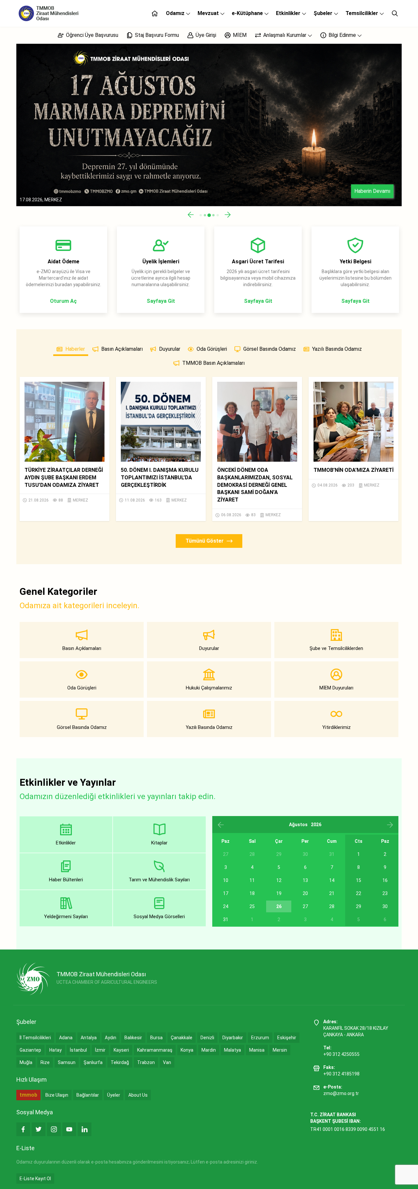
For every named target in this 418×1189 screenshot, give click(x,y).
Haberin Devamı (372, 191)
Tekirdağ (120, 1062)
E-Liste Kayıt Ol (35, 1178)
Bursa (156, 1037)
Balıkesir (133, 1037)
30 (385, 906)
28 (331, 906)
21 (331, 893)
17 (225, 893)
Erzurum (260, 1037)
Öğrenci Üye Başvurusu (91, 35)
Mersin (280, 1050)
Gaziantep (30, 1050)
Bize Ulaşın (56, 1095)
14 (331, 880)
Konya (187, 1050)
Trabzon (146, 1062)
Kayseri (121, 1050)
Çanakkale (181, 1037)
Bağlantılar (87, 1095)
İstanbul (78, 1050)
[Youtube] (69, 1129)
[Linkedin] (84, 1129)
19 (278, 893)
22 (358, 893)
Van (167, 1062)
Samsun (66, 1062)
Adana (65, 1037)
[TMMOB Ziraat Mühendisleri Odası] (33, 979)
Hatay (55, 1050)
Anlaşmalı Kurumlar (285, 35)
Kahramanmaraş (154, 1050)
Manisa (257, 1050)
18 (252, 893)
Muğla (26, 1062)
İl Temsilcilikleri (35, 1037)
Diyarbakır (232, 1037)
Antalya (89, 1037)
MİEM (239, 35)
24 (225, 906)
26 (278, 906)
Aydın (110, 1037)
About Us (138, 1095)
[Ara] (395, 13)
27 (305, 906)
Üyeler (113, 1095)
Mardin (208, 1050)
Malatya (232, 1050)
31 (225, 919)
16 (385, 880)
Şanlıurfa (93, 1062)
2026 (316, 824)
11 (252, 880)
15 (358, 880)
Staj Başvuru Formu (156, 35)
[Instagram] (54, 1129)
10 (225, 880)
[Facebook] (23, 1129)
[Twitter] (38, 1129)
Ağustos (298, 824)
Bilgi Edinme (342, 35)
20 (305, 893)
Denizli (207, 1037)
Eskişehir (286, 1037)
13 (305, 880)
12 (278, 880)
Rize (45, 1062)
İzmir (100, 1050)
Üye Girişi (205, 35)
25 (252, 906)
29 (358, 906)
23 (385, 893)
